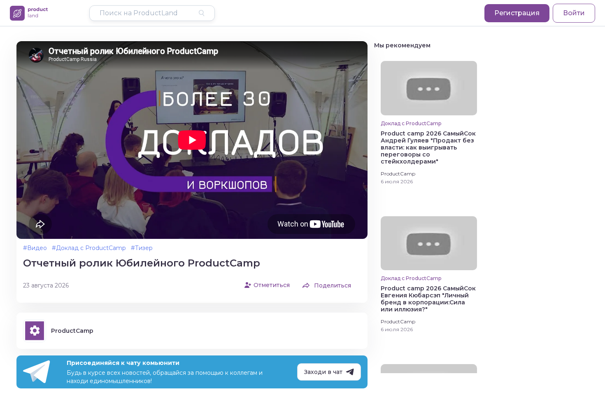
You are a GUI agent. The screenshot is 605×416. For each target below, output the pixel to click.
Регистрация (517, 13)
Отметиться (272, 285)
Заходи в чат (323, 372)
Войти (574, 13)
